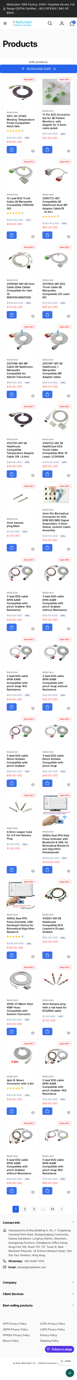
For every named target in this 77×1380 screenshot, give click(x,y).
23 (52, 1209)
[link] (38, 8)
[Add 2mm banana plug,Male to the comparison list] (33, 549)
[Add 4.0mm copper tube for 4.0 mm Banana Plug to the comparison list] (33, 871)
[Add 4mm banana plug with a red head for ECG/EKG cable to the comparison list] (68, 1033)
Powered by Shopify (55, 1363)
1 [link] (15, 1209)
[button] (5, 23)
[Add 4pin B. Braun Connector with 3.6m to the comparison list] (33, 1113)
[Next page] (61, 1209)
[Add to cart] (12, 149)
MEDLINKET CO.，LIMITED (33, 1363)
